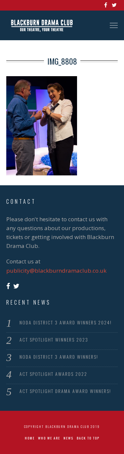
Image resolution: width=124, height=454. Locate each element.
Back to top (88, 438)
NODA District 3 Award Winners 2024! (66, 322)
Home (30, 438)
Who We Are (49, 438)
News (68, 438)
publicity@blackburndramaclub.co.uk (56, 270)
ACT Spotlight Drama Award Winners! (65, 390)
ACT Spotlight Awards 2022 (53, 373)
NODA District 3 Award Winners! (59, 356)
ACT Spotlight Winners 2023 (54, 339)
